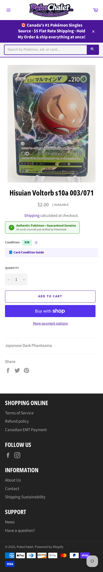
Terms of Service (19, 413)
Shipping (32, 215)
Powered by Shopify (49, 546)
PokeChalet (25, 546)
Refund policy (17, 421)
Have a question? (20, 531)
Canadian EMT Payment (26, 430)
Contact (12, 489)
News (9, 522)
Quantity (12, 268)
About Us (13, 480)
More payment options (50, 323)
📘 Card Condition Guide (26, 252)
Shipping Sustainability (25, 497)
